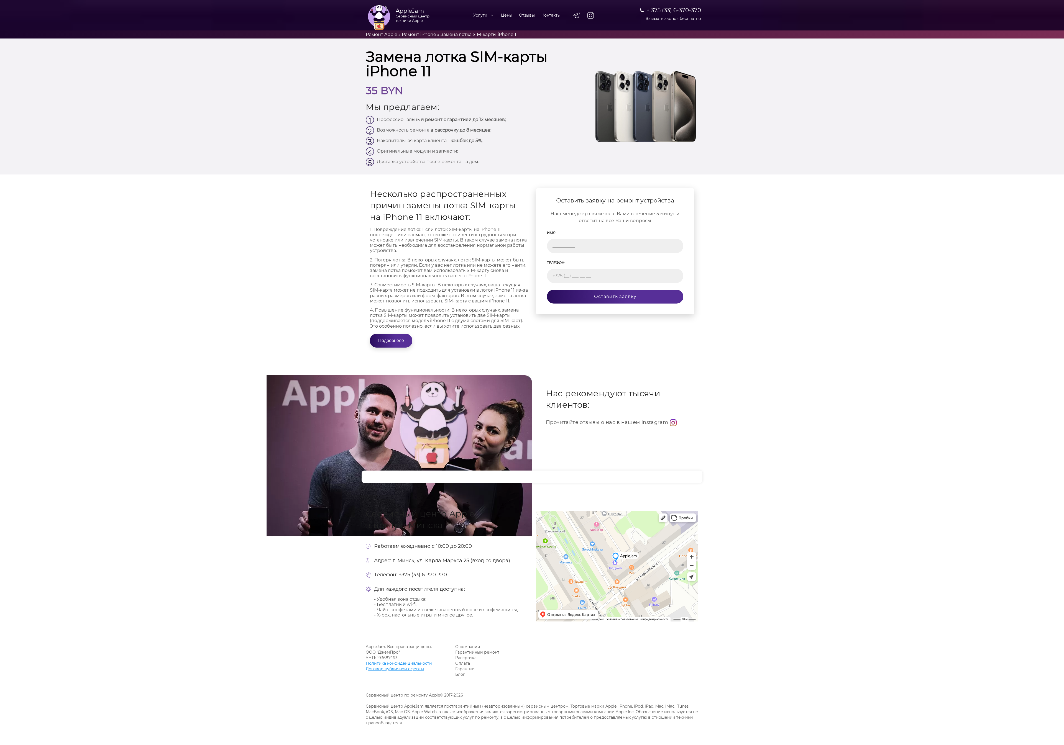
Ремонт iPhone (419, 34)
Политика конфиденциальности (399, 663)
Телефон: (556, 263)
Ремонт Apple (381, 34)
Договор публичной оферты (395, 668)
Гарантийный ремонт (477, 652)
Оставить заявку (615, 296)
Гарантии (465, 668)
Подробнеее (391, 340)
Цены (506, 15)
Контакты (551, 15)
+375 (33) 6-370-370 (423, 575)
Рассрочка (466, 657)
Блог (460, 674)
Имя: (551, 233)
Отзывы (527, 15)
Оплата (462, 663)
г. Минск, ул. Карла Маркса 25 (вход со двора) (451, 561)
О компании (467, 646)
